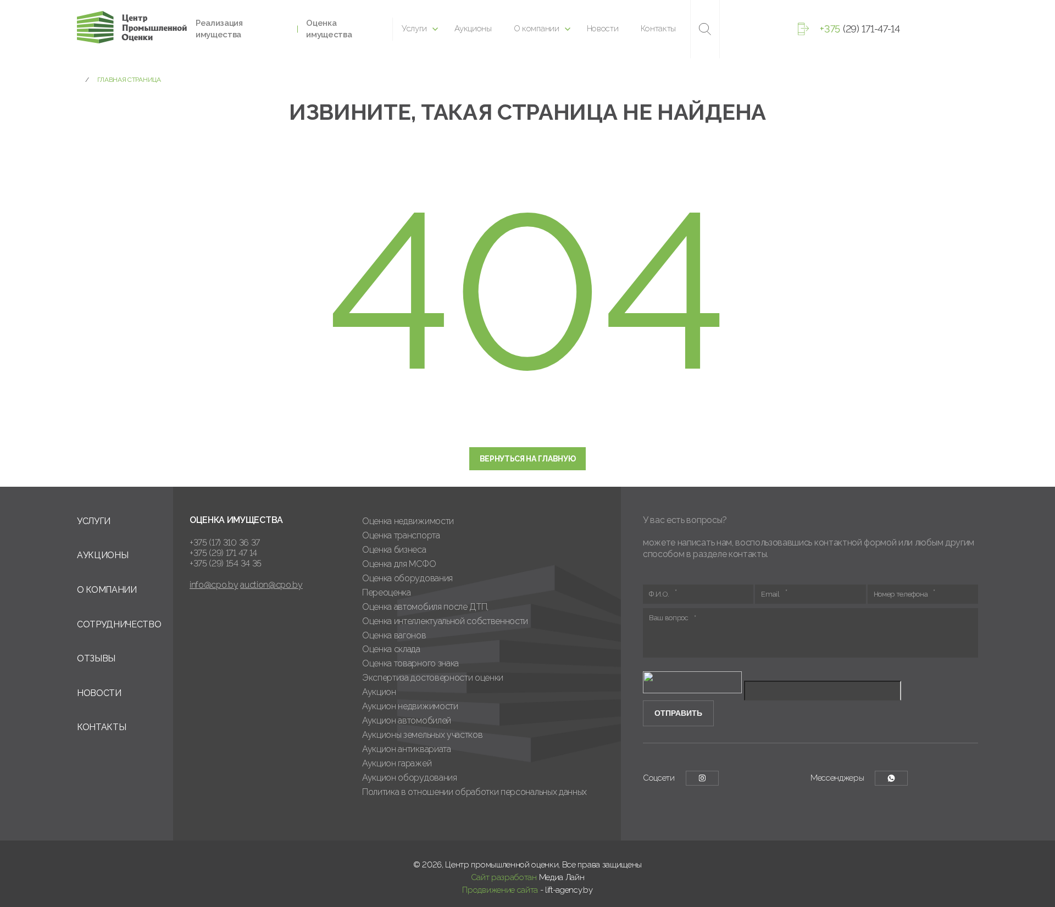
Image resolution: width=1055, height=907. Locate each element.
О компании (536, 29)
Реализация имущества (219, 29)
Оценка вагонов (394, 635)
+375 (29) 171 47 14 (223, 553)
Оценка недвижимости (408, 521)
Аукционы (472, 29)
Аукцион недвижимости (410, 706)
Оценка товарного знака (410, 663)
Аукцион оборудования (409, 777)
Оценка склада (391, 649)
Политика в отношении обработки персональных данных (474, 792)
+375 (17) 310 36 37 (225, 542)
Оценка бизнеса (394, 549)
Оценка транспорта (401, 535)
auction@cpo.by (271, 585)
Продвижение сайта (500, 890)
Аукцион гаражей (396, 763)
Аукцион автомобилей (406, 720)
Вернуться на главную (528, 458)
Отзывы (96, 658)
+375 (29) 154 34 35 (226, 563)
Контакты (658, 29)
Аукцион (379, 692)
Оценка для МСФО (399, 564)
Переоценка (386, 592)
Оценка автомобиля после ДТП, (425, 607)
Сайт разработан (504, 877)
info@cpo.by (214, 585)
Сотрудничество (119, 624)
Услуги (414, 29)
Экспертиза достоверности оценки (432, 677)
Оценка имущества (329, 29)
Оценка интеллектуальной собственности (445, 621)
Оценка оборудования (407, 578)
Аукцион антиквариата (406, 749)
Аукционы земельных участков (422, 735)
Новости (603, 29)
